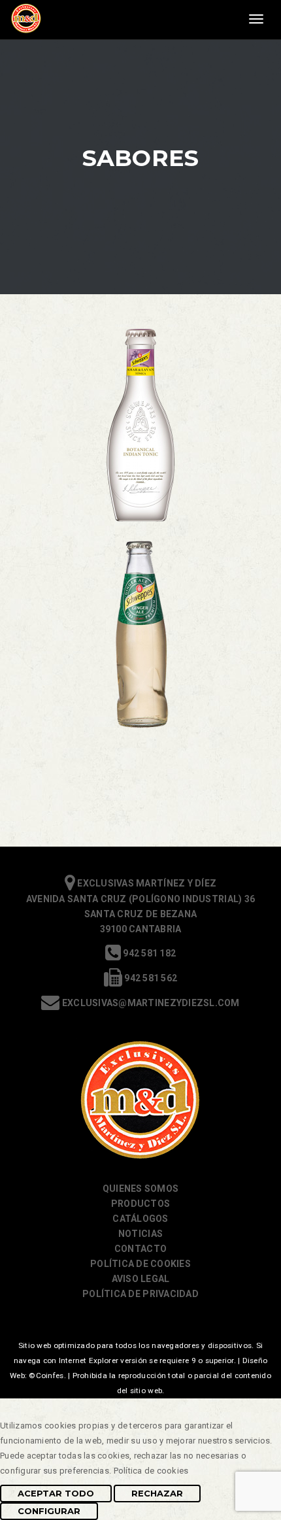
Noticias (140, 1233)
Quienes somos (140, 1188)
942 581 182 (148, 953)
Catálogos (140, 1218)
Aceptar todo (56, 1493)
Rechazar (157, 1493)
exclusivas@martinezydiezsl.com (149, 1003)
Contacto (140, 1248)
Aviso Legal (141, 1279)
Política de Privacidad (140, 1294)
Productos (140, 1203)
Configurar (49, 1511)
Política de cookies (140, 1263)
